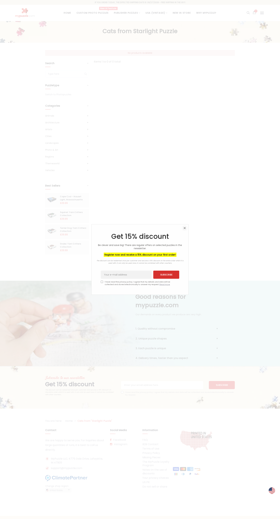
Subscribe (166, 274)
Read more (164, 284)
